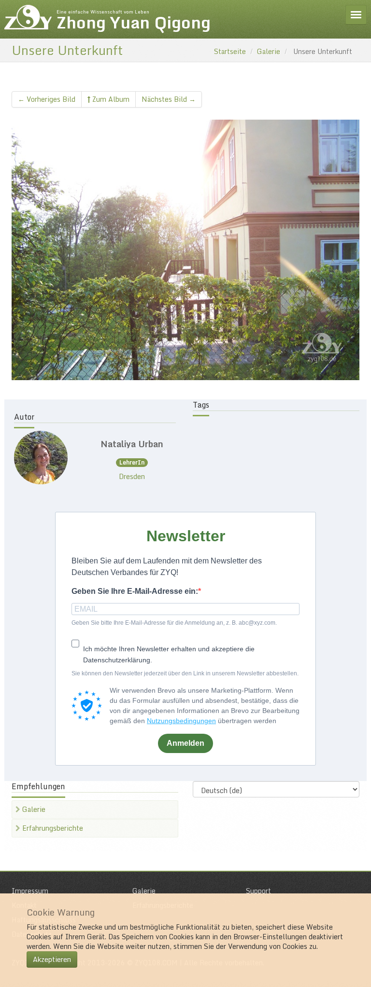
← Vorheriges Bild (46, 99)
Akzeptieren (52, 959)
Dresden (132, 476)
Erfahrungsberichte (51, 828)
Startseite (230, 51)
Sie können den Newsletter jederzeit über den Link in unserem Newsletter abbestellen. (185, 673)
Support (258, 890)
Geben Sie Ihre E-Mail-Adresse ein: (134, 591)
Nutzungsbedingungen (181, 721)
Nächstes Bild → (169, 99)
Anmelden (185, 743)
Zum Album (109, 99)
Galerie (268, 51)
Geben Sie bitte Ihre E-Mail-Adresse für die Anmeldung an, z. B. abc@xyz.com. (174, 622)
